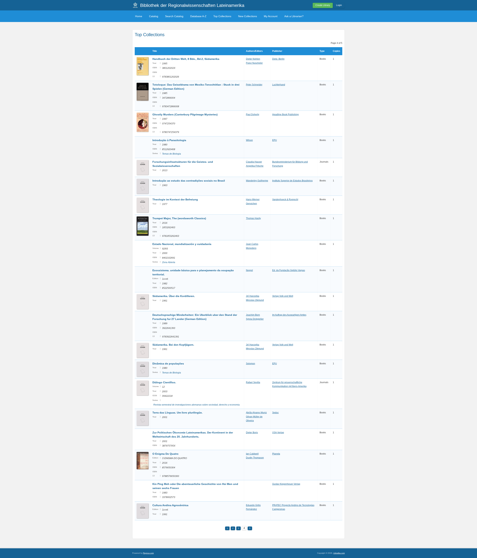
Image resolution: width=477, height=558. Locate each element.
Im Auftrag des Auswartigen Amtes (289, 315)
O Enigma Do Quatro (165, 453)
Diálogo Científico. (164, 382)
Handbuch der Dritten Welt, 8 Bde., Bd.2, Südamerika (185, 58)
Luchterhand (278, 84)
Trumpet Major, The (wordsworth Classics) (179, 218)
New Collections (247, 16)
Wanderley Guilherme (257, 180)
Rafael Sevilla (253, 382)
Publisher (277, 51)
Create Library (322, 5)
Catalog (153, 16)
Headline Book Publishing (285, 114)
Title (154, 51)
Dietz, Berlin (278, 59)
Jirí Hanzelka (252, 296)
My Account (270, 16)
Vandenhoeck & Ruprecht (285, 199)
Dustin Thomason (255, 457)
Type (322, 51)
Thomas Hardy (253, 218)
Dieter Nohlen (253, 59)
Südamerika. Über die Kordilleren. (173, 296)
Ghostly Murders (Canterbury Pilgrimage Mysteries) (185, 114)
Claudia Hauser (254, 162)
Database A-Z (198, 16)
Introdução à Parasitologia (169, 140)
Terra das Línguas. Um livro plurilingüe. (177, 412)
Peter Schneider (254, 84)
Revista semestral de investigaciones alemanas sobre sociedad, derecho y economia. (196, 404)
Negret (249, 270)
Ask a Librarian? (294, 16)
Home (138, 16)
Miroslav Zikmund (255, 300)
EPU (274, 140)
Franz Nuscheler (254, 63)
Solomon (250, 363)
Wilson (249, 140)
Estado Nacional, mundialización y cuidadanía (181, 244)
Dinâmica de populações (168, 363)
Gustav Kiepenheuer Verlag (286, 484)
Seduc (275, 412)
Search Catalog (174, 16)
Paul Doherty (252, 114)
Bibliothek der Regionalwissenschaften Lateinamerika (192, 5)
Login (339, 5)
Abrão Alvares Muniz (256, 412)
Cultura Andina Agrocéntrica (170, 505)
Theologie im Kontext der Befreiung (175, 199)
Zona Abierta (168, 262)
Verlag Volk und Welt (282, 296)
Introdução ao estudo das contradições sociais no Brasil (188, 180)
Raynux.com (148, 553)
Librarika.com (339, 553)
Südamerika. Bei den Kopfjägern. (173, 344)
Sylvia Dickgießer (255, 319)
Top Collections (222, 16)
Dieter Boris (252, 432)
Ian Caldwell (252, 453)
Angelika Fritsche (254, 166)
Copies (336, 51)
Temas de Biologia (171, 154)
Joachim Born (253, 315)
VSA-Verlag (278, 432)
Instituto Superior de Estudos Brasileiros (292, 180)
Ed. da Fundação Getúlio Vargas (288, 270)
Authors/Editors (254, 51)
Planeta (276, 453)
